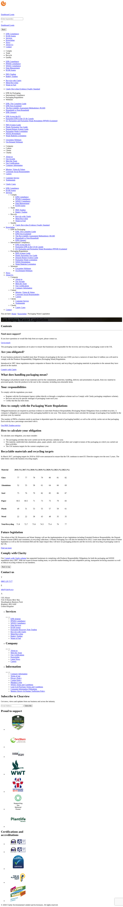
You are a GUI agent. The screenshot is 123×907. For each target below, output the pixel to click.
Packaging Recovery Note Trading (24, 630)
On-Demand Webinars (14, 142)
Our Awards (10, 159)
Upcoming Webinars (13, 140)
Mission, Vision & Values (15, 169)
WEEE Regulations (13, 134)
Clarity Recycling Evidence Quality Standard (23, 89)
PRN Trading (11, 74)
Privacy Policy (16, 678)
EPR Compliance (12, 34)
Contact (9, 47)
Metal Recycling (12, 83)
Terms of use (15, 676)
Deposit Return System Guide (17, 129)
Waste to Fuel (11, 85)
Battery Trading (12, 76)
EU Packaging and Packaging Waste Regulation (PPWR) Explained (31, 121)
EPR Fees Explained (14, 106)
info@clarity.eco (7, 589)
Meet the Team (11, 161)
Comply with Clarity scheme (15, 558)
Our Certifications (12, 163)
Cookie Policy (16, 680)
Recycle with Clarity (13, 81)
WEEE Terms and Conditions (22, 685)
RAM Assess (11, 36)
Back (4, 29)
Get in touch (5, 343)
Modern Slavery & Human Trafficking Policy (28, 691)
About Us (9, 45)
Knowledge (10, 40)
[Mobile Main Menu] (2, 21)
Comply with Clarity (9, 370)
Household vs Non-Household (17, 110)
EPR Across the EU (13, 116)
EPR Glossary (11, 112)
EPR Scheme (16, 619)
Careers (9, 174)
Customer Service (12, 178)
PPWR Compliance (13, 64)
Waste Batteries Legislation (16, 136)
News (8, 42)
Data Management (13, 68)
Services (9, 38)
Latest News (15, 659)
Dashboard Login (7, 14)
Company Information (14, 165)
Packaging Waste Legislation (17, 131)
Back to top (6, 567)
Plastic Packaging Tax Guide (17, 127)
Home (14, 314)
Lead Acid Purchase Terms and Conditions (27, 687)
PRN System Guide (13, 125)
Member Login (16, 682)
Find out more (6, 548)
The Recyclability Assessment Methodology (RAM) (25, 108)
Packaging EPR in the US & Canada (20, 119)
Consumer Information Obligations (24, 689)
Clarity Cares (11, 184)
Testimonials (10, 180)
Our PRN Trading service (10, 425)
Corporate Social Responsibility (18, 172)
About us (9, 157)
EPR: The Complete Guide (16, 104)
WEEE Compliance (13, 66)
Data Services (16, 625)
